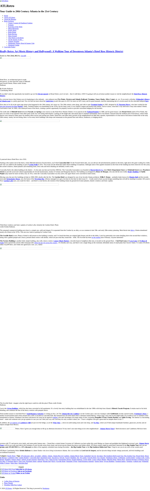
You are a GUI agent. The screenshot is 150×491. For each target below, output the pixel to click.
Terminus (129, 461)
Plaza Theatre (8, 483)
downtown (55, 458)
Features (11, 25)
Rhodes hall (47, 461)
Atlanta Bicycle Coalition (70, 414)
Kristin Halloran (77, 459)
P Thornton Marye (12, 461)
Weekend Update (13, 45)
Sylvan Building (12, 408)
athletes (55, 417)
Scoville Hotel (60, 461)
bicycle (93, 456)
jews (46, 459)
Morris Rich (121, 459)
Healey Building (133, 172)
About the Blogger (10, 19)
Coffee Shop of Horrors (11, 481)
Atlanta (50, 456)
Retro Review (12, 34)
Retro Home (12, 32)
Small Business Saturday (35, 414)
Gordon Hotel (130, 458)
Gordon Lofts (8, 181)
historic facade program (29, 459)
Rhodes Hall (133, 177)
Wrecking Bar (39, 179)
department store (45, 458)
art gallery (38, 456)
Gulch (147, 458)
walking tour (137, 461)
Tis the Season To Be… (15, 39)
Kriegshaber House (13, 179)
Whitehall (145, 461)
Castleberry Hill (13, 458)
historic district (16, 459)
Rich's (53, 461)
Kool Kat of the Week (15, 27)
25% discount (25, 456)
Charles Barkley (24, 458)
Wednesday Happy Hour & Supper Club (21, 43)
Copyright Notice (9, 47)
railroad (39, 461)
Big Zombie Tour (129, 456)
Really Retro (12, 30)
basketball (87, 456)
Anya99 (23, 56)
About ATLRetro (9, 17)
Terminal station (120, 461)
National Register (93, 112)
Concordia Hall (35, 458)
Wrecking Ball (23, 463)
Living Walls (33, 164)
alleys (132, 230)
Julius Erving (53, 459)
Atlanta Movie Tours (107, 429)
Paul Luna (22, 461)
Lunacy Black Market (61, 241)
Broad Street (140, 456)
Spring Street (99, 461)
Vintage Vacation (13, 41)
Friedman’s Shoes (140, 414)
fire (78, 458)
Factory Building (70, 458)
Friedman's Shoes (111, 458)
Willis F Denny (5, 463)
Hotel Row (41, 459)
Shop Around (12, 36)
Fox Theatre (18, 106)
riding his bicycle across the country (46, 243)
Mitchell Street (111, 459)
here (146, 101)
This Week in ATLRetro (16, 38)
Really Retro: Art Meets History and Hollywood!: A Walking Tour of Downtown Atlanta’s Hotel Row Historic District (61, 51)
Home (6, 16)
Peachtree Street (31, 461)
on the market (96, 237)
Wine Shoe (56, 423)
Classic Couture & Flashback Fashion (20, 23)
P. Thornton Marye (123, 104)
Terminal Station (97, 104)
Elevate (62, 458)
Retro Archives (9, 21)
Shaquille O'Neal (71, 461)
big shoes (100, 456)
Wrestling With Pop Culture (13, 485)
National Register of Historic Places (137, 459)
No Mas (96, 423)
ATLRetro (8, 488)
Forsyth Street (91, 458)
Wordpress (45, 488)
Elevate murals (42, 94)
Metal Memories (13, 28)
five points (83, 458)
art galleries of (20, 423)
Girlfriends (121, 458)
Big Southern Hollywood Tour (113, 456)
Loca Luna (133, 241)
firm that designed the (7, 106)
